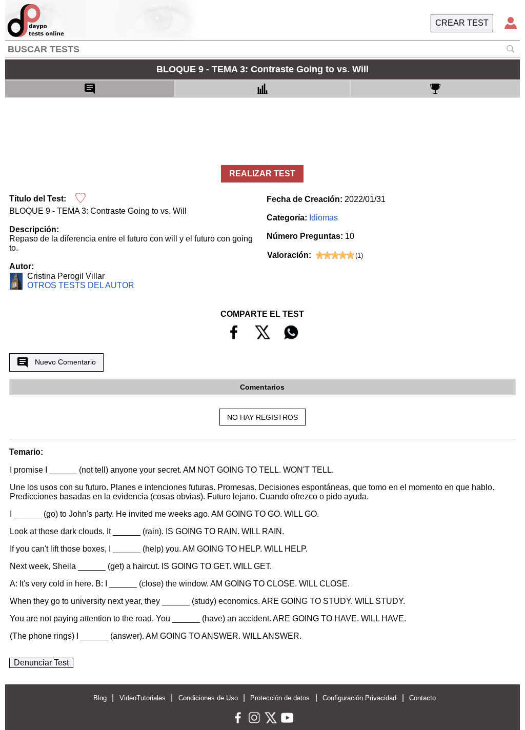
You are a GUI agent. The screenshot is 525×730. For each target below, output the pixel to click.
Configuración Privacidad (359, 698)
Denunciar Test (41, 662)
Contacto (422, 698)
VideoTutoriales (142, 698)
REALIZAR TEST (262, 173)
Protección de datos (280, 698)
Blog (100, 698)
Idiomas (323, 217)
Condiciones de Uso (208, 698)
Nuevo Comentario (65, 362)
